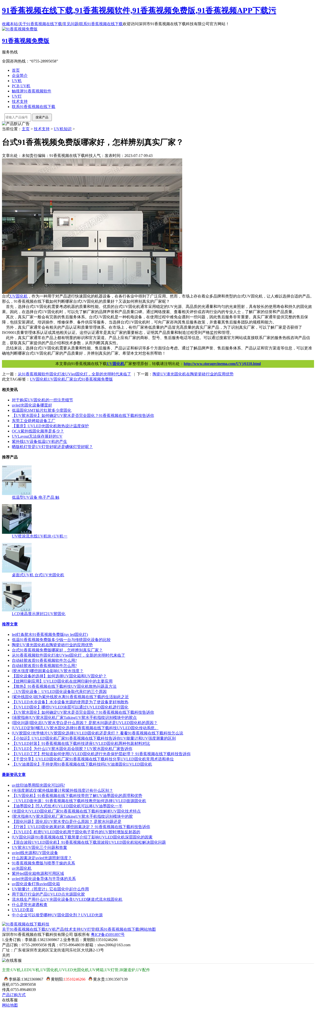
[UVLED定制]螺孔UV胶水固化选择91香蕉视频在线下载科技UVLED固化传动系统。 (85, 728)
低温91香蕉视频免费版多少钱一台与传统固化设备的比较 (61, 640)
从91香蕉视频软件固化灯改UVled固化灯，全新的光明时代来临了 (68, 655)
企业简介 (20, 75)
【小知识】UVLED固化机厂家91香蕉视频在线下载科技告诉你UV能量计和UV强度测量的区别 (94, 738)
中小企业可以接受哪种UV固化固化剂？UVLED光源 (57, 915)
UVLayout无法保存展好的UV (37, 436)
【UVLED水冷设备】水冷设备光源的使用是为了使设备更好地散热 (70, 702)
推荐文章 (10, 624)
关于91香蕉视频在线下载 (40, 24)
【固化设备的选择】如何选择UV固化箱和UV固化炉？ (59, 676)
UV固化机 (115, 364)
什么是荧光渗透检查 (29, 905)
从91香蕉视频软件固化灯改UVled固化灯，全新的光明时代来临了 (74, 374)
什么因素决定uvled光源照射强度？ (42, 858)
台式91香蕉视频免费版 (93, 379)
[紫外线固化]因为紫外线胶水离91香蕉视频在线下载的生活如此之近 (70, 697)
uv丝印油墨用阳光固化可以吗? (38, 785)
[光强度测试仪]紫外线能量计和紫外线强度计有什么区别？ (62, 790)
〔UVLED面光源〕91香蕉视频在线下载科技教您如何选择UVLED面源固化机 (79, 801)
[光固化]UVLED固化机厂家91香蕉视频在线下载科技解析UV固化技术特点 (76, 811)
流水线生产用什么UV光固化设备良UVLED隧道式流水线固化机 (67, 899)
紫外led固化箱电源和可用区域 (38, 873)
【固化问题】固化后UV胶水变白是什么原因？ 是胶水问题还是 (66, 821)
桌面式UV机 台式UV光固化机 (38, 575)
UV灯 (17, 96)
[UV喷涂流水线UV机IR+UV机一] (17, 532)
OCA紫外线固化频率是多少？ (38, 431)
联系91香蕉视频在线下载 (101, 24)
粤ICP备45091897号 (108, 934)
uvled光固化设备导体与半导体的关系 (44, 879)
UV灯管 (88, 929)
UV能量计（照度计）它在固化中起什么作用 (50, 889)
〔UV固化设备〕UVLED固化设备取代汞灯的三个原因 (59, 691)
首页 (16, 70)
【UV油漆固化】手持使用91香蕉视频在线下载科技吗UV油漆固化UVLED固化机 (82, 764)
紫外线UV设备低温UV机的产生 (39, 441)
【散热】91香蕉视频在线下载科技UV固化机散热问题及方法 (64, 686)
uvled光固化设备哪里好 (32, 405)
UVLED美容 (23, 910)
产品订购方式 (14, 995)
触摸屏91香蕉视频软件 (31, 91)
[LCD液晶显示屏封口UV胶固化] (17, 610)
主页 (26, 129)
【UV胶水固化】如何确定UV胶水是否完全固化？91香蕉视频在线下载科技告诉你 (83, 415)
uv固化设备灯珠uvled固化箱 (36, 884)
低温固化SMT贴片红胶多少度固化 (41, 410)
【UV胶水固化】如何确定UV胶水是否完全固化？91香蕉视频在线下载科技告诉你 (83, 712)
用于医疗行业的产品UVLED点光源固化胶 (48, 894)
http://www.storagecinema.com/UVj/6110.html (222, 364)
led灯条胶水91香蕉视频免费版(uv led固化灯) (50, 634)
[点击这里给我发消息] (5, 979)
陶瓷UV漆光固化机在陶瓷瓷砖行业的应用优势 (193, 374)
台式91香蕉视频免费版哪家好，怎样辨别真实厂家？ (57, 650)
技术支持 (20, 101)
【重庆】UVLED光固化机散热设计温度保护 (50, 426)
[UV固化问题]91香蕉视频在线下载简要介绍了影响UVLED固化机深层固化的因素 (82, 837)
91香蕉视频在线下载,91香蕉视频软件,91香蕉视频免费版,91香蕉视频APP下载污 (139, 10)
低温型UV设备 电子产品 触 (35, 497)
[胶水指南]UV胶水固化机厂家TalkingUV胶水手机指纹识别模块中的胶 (72, 816)
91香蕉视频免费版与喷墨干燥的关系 (43, 863)
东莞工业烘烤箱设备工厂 (33, 421)
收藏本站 (10, 24)
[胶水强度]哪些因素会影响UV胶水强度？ (47, 671)
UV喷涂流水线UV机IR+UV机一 (39, 536)
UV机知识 (63, 129)
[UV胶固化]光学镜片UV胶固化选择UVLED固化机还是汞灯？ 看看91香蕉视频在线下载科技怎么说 (97, 733)
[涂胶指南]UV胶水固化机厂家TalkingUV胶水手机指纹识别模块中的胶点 (74, 717)
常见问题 (71, 24)
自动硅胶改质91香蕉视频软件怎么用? (44, 660)
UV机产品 (55, 929)
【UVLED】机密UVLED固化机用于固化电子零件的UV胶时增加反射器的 (76, 832)
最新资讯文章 (14, 775)
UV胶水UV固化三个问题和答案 (39, 847)
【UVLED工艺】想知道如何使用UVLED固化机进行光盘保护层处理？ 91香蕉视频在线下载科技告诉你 (101, 754)
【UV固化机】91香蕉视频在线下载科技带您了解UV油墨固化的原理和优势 (77, 796)
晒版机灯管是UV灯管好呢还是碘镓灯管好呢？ (52, 447)
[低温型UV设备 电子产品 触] (17, 494)
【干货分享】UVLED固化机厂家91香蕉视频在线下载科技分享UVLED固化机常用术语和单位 (93, 759)
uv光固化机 (22, 868)
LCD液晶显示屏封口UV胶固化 (38, 614)
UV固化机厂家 (60, 379)
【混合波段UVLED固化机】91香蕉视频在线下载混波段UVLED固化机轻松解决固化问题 (89, 842)
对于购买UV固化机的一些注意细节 (42, 400)
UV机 (17, 81)
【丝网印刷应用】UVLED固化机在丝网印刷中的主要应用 (62, 681)
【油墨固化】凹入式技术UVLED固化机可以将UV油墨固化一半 (67, 806)
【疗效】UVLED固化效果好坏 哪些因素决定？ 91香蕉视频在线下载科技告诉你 (81, 827)
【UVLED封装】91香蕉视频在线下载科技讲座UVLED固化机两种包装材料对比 (81, 743)
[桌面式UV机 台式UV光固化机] (17, 571)
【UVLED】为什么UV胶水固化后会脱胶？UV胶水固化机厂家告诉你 (72, 749)
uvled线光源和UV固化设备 (35, 853)
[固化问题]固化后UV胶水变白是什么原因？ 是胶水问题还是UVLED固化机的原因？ (85, 723)
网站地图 (148, 929)
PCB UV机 (21, 86)
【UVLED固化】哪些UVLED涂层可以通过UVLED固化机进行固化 (70, 707)
